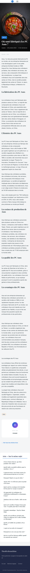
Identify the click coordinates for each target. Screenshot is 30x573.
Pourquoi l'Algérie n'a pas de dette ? (14, 478)
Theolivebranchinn (9, 551)
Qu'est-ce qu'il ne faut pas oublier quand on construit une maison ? (15, 536)
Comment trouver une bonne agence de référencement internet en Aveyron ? (15, 473)
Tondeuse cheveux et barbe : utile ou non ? (15, 500)
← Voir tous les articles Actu (10, 442)
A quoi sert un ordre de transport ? (13, 528)
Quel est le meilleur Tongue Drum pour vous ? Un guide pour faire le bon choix (15, 505)
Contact (20, 563)
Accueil (3, 54)
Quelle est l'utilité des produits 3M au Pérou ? (14, 523)
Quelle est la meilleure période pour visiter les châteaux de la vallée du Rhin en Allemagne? (15, 517)
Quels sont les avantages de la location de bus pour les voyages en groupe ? (14, 487)
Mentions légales (11, 563)
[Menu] (17, 1)
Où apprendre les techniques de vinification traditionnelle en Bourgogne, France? (15, 494)
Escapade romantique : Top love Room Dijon (14, 511)
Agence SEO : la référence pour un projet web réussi (15, 482)
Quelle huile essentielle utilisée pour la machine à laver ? (15, 468)
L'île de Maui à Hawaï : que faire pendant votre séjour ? (13, 462)
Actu (4, 37)
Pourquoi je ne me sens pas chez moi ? (14, 532)
